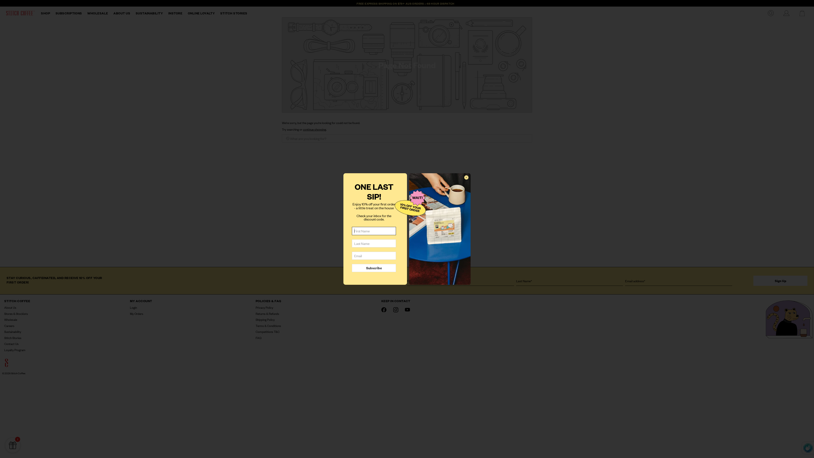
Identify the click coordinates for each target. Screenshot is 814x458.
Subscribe (374, 267)
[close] (466, 177)
